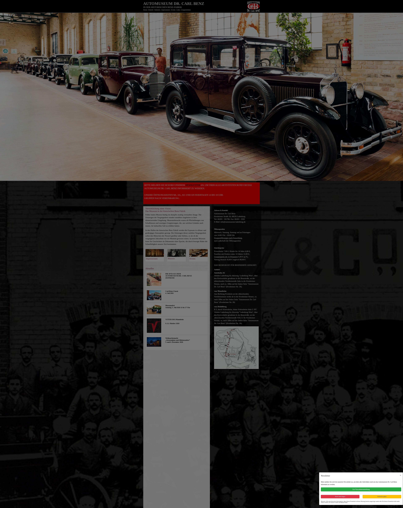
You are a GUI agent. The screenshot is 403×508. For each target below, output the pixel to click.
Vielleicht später (382, 496)
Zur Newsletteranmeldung (361, 489)
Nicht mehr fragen (340, 496)
